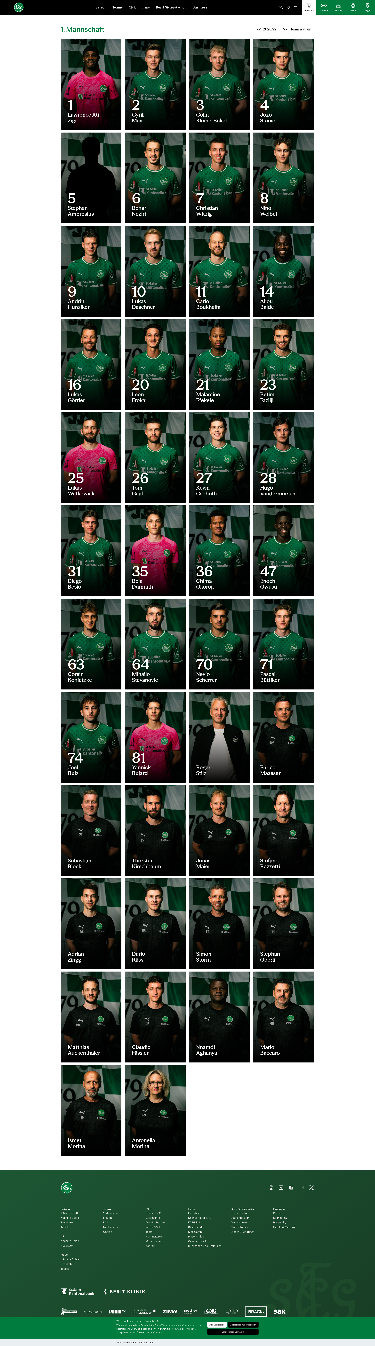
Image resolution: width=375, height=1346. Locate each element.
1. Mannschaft (69, 1213)
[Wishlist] (288, 7)
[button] (281, 7)
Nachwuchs (110, 1227)
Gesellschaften (155, 1222)
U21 (63, 1236)
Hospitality (279, 1222)
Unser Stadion (240, 1213)
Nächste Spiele (70, 1217)
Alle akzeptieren (216, 1325)
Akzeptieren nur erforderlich (243, 1325)
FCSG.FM (194, 1222)
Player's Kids (196, 1236)
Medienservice (155, 1241)
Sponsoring (280, 1217)
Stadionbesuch (240, 1217)
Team (149, 1232)
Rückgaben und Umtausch (205, 1246)
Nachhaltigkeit (155, 1236)
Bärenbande (196, 1227)
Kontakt (151, 1246)
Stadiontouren (240, 1227)
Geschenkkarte (198, 1241)
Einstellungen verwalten (233, 1332)
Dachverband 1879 (200, 1217)
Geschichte (153, 1217)
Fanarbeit (194, 1213)
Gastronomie (239, 1222)
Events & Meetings (242, 1232)
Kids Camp (195, 1232)
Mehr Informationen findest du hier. (135, 1342)
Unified (107, 1232)
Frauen (65, 1254)
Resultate (67, 1222)
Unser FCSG (153, 1213)
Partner (278, 1213)
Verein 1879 (153, 1227)
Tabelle (65, 1227)
